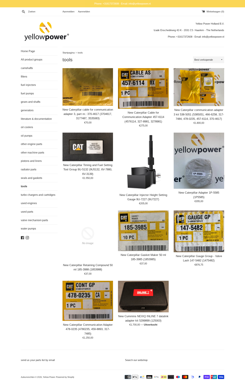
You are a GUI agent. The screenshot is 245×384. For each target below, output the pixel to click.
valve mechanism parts (34, 220)
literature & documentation (36, 118)
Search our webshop (136, 360)
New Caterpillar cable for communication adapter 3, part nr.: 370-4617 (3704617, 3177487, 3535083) (87, 114)
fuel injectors (28, 85)
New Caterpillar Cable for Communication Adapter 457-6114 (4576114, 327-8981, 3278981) (143, 117)
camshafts (27, 68)
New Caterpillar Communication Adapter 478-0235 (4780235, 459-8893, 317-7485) (88, 329)
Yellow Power (49, 377)
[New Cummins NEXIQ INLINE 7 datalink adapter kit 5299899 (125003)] (143, 296)
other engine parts (31, 144)
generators (27, 110)
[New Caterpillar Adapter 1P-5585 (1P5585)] (199, 161)
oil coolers (27, 127)
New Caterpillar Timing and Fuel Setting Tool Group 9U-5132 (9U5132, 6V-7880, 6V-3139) (87, 169)
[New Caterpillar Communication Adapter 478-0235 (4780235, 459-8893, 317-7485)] (87, 301)
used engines (29, 203)
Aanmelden (68, 11)
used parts (27, 211)
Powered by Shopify (65, 377)
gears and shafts (30, 101)
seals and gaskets (31, 178)
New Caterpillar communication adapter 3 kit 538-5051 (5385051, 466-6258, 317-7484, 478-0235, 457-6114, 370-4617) (199, 114)
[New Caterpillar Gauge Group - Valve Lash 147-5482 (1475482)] (199, 231)
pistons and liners (31, 161)
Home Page (28, 51)
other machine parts (32, 152)
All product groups (31, 59)
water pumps (28, 228)
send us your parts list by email (38, 360)
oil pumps (26, 135)
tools (24, 186)
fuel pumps (27, 93)
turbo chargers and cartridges (38, 194)
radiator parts (28, 169)
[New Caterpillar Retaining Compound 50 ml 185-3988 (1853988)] (87, 235)
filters (24, 76)
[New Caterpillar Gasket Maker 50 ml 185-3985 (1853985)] (143, 230)
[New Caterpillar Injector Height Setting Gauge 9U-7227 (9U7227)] (143, 162)
